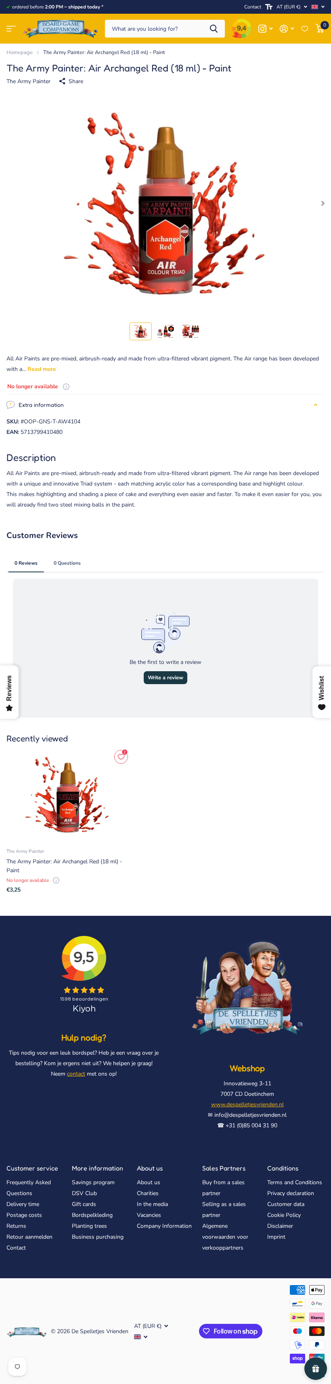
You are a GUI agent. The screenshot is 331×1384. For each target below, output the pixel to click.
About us (150, 1168)
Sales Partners (223, 1168)
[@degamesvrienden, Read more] (265, 29)
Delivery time (22, 1204)
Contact (252, 7)
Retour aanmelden (29, 1237)
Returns (16, 1226)
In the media (152, 1204)
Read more (41, 369)
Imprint (276, 1237)
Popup (66, 386)
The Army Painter (28, 81)
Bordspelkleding (92, 1215)
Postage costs (24, 1215)
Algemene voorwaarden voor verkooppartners (225, 1237)
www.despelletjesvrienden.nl (247, 1104)
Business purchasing (98, 1237)
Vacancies (149, 1215)
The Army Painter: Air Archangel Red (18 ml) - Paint (64, 866)
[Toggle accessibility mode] (268, 7)
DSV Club (84, 1193)
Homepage (19, 52)
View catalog (11, 28)
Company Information (164, 1226)
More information (97, 1168)
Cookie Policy (284, 1215)
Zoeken (214, 29)
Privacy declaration (290, 1193)
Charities (148, 1193)
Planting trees (89, 1226)
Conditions (282, 1168)
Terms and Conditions (294, 1182)
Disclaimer (280, 1226)
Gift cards (84, 1204)
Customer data (285, 1204)
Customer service (32, 1168)
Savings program (93, 1182)
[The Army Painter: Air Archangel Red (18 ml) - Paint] (67, 795)
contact (76, 1074)
